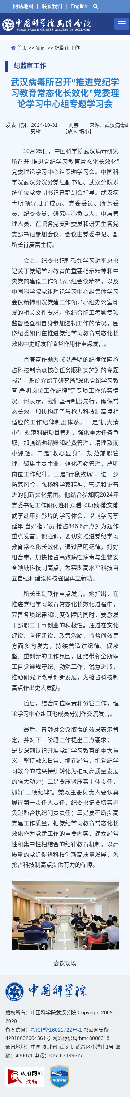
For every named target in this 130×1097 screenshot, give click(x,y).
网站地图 (23, 6)
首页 (22, 48)
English (79, 6)
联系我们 (52, 6)
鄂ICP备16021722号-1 (56, 1030)
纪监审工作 (67, 48)
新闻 (41, 48)
